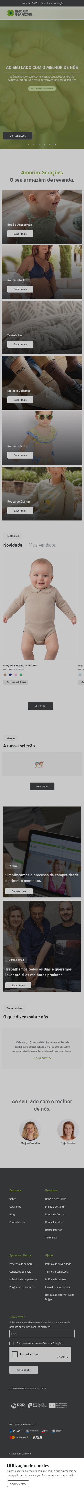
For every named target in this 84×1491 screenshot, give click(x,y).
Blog (12, 1214)
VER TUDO (40, 706)
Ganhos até (16, 682)
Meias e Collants (54, 1206)
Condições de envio (20, 1271)
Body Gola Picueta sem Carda (20, 665)
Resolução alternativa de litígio (59, 1297)
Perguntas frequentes (21, 1287)
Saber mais (16, 135)
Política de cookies (55, 1279)
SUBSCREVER (23, 1370)
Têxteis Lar (51, 1237)
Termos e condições (56, 1271)
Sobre (12, 1199)
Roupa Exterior (53, 1222)
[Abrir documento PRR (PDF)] (39, 1405)
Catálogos (15, 1206)
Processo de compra (21, 1264)
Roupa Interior (53, 1230)
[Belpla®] (45, 764)
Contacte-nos (17, 1222)
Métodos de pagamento (23, 1279)
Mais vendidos (42, 545)
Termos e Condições (52, 1343)
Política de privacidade (58, 1264)
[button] (29, 144)
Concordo (18, 1483)
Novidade (12, 545)
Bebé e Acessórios (55, 1199)
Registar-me (19, 891)
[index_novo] (19, 13)
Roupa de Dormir (55, 1214)
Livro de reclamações (57, 1287)
